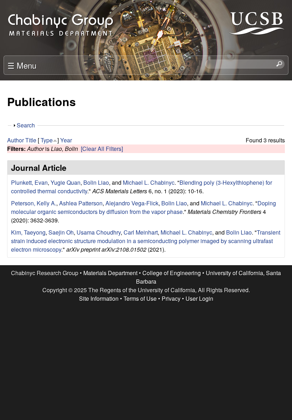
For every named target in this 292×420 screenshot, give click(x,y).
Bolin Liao (96, 182)
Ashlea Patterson (81, 203)
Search (26, 125)
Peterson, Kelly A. (33, 203)
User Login (199, 298)
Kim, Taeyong (28, 232)
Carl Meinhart (141, 232)
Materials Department (110, 273)
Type (47, 140)
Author (15, 140)
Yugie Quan (65, 182)
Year (66, 140)
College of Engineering (171, 273)
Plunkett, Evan (29, 182)
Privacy (171, 298)
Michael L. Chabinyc (148, 182)
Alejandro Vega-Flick (131, 203)
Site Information (99, 298)
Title (30, 140)
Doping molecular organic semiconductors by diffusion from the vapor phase (143, 207)
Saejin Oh (61, 232)
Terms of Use (140, 298)
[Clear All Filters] (102, 149)
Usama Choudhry (99, 232)
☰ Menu (21, 65)
